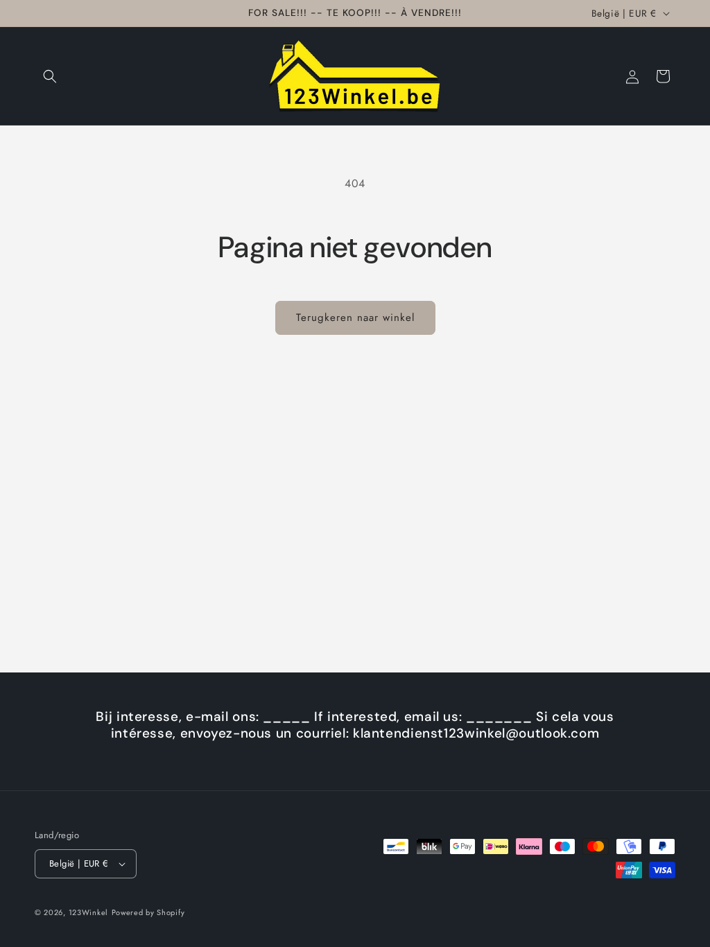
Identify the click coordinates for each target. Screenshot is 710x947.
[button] (50, 76)
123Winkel (88, 912)
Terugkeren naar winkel (355, 317)
